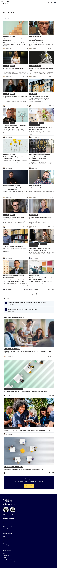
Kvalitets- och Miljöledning (9, 561)
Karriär (4, 557)
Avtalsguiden (6, 523)
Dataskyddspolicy (7, 544)
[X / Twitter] (14, 504)
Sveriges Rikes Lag (7, 528)
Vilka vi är (5, 553)
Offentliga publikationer (8, 526)
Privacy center (6, 542)
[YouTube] (9, 504)
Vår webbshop (6, 538)
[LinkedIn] (6, 504)
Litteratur (5, 525)
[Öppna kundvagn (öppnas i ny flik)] (48, 2)
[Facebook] (4, 504)
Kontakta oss (6, 555)
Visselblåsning (6, 545)
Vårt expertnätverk (7, 559)
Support (5, 536)
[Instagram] (12, 504)
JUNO (4, 521)
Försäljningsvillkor (7, 540)
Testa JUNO (29, 486)
